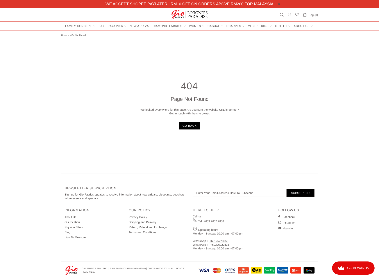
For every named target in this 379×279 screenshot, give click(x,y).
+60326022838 (219, 244)
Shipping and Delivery (142, 222)
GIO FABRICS (189, 14)
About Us (70, 217)
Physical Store (73, 227)
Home (64, 35)
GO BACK (189, 125)
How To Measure (75, 237)
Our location (72, 222)
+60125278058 (218, 241)
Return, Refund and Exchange (148, 227)
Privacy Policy (138, 217)
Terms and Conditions (142, 232)
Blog (67, 232)
